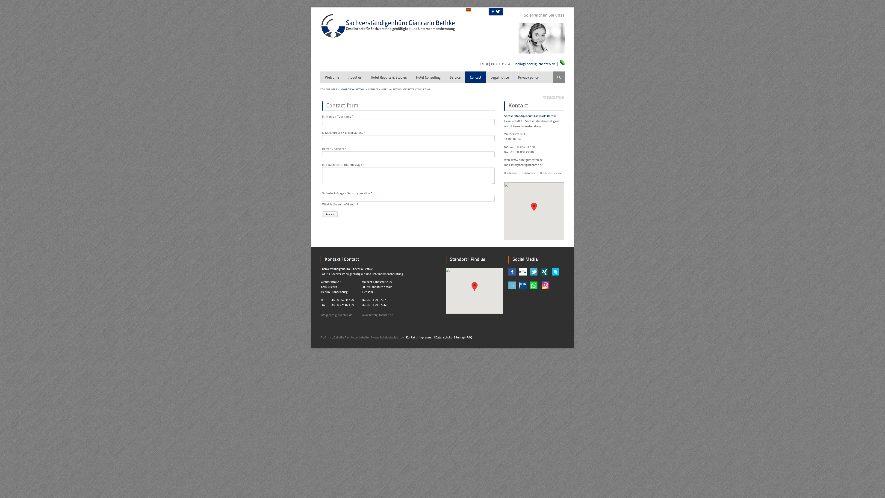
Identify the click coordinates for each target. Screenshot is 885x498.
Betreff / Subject (334, 149)
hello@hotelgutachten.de (535, 63)
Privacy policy (528, 77)
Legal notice (499, 77)
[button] (534, 207)
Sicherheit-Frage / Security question (347, 193)
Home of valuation (352, 89)
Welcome (332, 77)
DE (468, 10)
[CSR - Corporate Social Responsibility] (562, 64)
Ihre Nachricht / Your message (343, 165)
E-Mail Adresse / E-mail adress (343, 132)
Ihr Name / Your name (338, 116)
